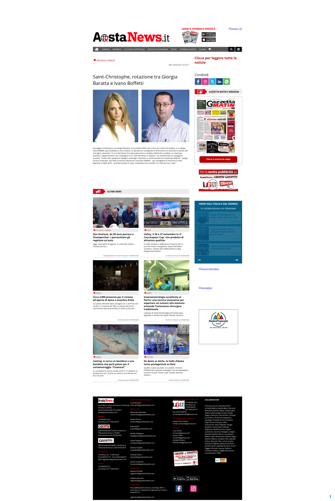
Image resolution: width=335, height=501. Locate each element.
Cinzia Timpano (122, 255)
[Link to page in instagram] (205, 81)
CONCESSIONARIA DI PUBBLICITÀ (186, 399)
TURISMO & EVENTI (188, 49)
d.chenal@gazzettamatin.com (141, 421)
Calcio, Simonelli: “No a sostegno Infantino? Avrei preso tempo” (222, 232)
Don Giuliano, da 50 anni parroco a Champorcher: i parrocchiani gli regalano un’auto (113, 237)
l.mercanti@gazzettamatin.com (142, 405)
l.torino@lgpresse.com (181, 433)
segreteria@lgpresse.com (187, 414)
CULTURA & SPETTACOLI (134, 49)
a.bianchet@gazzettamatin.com (142, 414)
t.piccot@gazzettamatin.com (141, 457)
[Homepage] (97, 49)
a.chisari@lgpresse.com (187, 423)
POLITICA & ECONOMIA (158, 49)
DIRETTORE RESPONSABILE (140, 400)
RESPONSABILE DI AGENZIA (183, 418)
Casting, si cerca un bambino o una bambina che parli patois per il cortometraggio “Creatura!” (113, 364)
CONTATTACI (135, 484)
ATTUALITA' (99, 230)
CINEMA (98, 293)
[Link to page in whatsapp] (226, 81)
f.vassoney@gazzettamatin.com (142, 464)
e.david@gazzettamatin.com (141, 429)
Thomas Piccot (173, 255)
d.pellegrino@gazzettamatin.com (143, 436)
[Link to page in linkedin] (219, 81)
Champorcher (108, 255)
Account (176, 427)
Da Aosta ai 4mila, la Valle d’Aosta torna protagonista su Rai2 (164, 362)
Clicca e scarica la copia (218, 159)
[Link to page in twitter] (212, 81)
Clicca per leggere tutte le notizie (216, 60)
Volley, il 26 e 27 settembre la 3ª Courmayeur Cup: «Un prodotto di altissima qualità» (164, 237)
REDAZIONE (102, 451)
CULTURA (149, 357)
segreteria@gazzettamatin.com (114, 459)
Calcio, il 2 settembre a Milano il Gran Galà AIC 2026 (225, 247)
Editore (101, 416)
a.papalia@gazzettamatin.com (142, 450)
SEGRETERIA (135, 468)
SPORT (174, 49)
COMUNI (106, 49)
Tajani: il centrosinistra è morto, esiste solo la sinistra (224, 216)
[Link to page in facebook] (198, 81)
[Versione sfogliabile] (190, 35)
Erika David (124, 320)
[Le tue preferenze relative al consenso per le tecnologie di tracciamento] (330, 496)
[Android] (209, 34)
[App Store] (209, 39)
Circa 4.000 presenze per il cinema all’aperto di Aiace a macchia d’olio (113, 298)
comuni (108, 230)
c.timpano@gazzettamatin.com (142, 443)
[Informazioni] (210, 49)
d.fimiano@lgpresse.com (182, 442)
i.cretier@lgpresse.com (181, 438)
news (175, 64)
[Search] (231, 49)
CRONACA (116, 49)
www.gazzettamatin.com (107, 412)
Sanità (149, 293)
